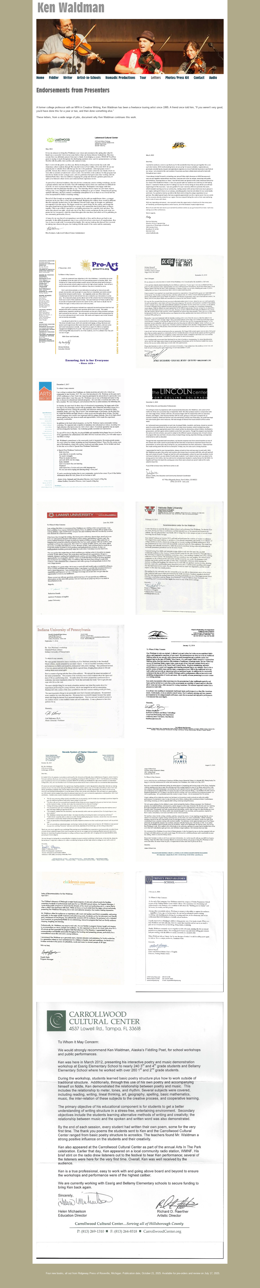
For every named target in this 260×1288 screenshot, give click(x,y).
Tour (143, 78)
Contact (199, 78)
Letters (156, 78)
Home (40, 78)
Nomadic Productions (120, 78)
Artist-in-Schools (89, 78)
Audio (213, 78)
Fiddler (54, 78)
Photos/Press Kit (177, 78)
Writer (67, 78)
